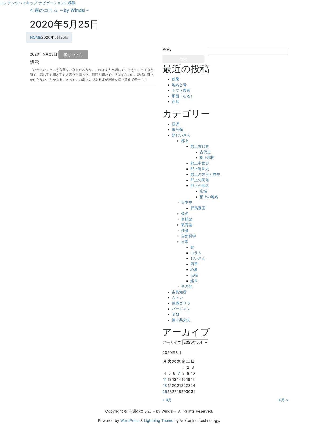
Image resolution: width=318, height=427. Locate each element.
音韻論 (186, 219)
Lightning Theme (158, 420)
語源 (175, 124)
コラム (196, 252)
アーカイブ (171, 342)
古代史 (205, 152)
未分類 (177, 129)
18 (165, 385)
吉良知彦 (179, 292)
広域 (203, 191)
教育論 (186, 224)
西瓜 (175, 101)
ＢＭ (175, 314)
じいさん (197, 258)
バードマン (181, 308)
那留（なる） (183, 96)
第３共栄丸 (181, 320)
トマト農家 (181, 90)
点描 (194, 275)
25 (164, 391)
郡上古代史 (199, 146)
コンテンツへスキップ (18, 2)
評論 (185, 230)
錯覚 (34, 62)
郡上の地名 (199, 185)
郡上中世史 (199, 163)
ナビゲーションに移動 (57, 2)
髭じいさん (73, 54)
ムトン (177, 297)
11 (164, 379)
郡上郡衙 (207, 157)
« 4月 (167, 400)
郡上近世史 (199, 168)
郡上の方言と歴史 (205, 174)
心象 (194, 269)
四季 (194, 264)
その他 (186, 286)
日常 (185, 241)
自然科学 (188, 236)
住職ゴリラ (181, 303)
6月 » (283, 400)
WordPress (129, 420)
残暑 (175, 79)
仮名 (185, 213)
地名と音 (179, 84)
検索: (166, 49)
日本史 (186, 202)
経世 (194, 280)
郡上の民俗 (199, 180)
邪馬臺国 (197, 208)
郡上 (185, 140)
